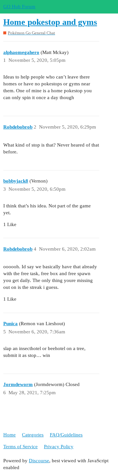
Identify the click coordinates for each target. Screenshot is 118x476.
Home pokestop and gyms (50, 22)
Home (9, 434)
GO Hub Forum (19, 6)
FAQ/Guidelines (66, 434)
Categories (33, 434)
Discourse (39, 460)
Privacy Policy (58, 446)
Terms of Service (20, 446)
